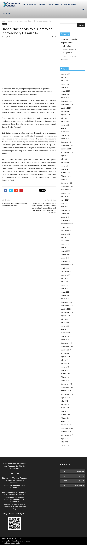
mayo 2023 (65, 203)
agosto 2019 (65, 357)
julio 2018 (64, 401)
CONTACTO (6, 13)
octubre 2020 (66, 309)
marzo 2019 (65, 374)
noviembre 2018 (67, 387)
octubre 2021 (66, 268)
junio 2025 (65, 121)
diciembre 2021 (66, 261)
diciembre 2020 (66, 302)
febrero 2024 (65, 176)
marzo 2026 (65, 91)
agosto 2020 (65, 316)
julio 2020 (64, 319)
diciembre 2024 (66, 142)
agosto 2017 (65, 438)
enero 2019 (65, 380)
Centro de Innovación (69, 39)
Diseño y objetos (69, 49)
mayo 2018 (65, 408)
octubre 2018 (66, 391)
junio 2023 (65, 200)
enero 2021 (65, 299)
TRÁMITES (50, 4)
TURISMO (42, 4)
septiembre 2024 (67, 152)
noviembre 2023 (67, 186)
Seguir (81, 476)
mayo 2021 (65, 285)
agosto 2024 (65, 156)
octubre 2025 (66, 108)
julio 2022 (64, 237)
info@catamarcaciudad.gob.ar (14, 514)
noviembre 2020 (67, 305)
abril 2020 (64, 329)
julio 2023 (64, 196)
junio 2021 (65, 282)
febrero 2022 (65, 254)
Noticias (4, 24)
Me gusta (80, 471)
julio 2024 (64, 159)
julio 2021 (64, 278)
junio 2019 (65, 363)
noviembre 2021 (67, 265)
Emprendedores (67, 42)
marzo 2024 (65, 173)
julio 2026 (64, 77)
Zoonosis (64, 59)
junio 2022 (65, 241)
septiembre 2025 (67, 111)
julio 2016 (64, 442)
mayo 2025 (65, 125)
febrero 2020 (65, 336)
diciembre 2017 (66, 425)
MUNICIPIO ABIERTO (70, 4)
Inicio (3, 21)
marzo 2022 (65, 251)
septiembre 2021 (67, 271)
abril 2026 (64, 87)
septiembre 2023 (67, 190)
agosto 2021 (65, 275)
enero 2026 (65, 98)
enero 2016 (65, 445)
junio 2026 (65, 81)
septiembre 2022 (67, 231)
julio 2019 (64, 360)
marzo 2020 (65, 333)
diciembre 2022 (66, 220)
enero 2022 (65, 258)
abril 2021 (64, 288)
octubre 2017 (66, 432)
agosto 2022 (65, 234)
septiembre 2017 (67, 435)
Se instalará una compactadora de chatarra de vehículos (14, 204)
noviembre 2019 (67, 346)
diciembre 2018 (66, 384)
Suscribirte (79, 485)
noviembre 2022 (67, 224)
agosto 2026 (65, 74)
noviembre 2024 (67, 145)
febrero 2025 (65, 135)
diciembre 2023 (66, 183)
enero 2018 (65, 421)
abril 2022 (64, 248)
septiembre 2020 (67, 312)
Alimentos (67, 46)
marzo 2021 (65, 292)
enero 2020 (65, 340)
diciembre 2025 (66, 101)
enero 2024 (65, 179)
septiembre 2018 (67, 394)
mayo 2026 (65, 84)
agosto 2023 (65, 193)
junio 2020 (65, 323)
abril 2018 (64, 411)
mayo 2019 (65, 367)
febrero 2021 (65, 295)
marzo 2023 (65, 210)
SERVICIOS (58, 4)
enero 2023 (65, 217)
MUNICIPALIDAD (32, 4)
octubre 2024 (66, 149)
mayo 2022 (65, 244)
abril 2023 (64, 207)
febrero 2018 (65, 418)
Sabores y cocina (69, 56)
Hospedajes (67, 53)
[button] (82, 9)
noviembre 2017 (67, 428)
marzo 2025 (65, 132)
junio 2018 (65, 404)
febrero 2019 (65, 377)
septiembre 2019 (67, 353)
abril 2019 (64, 370)
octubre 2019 (66, 350)
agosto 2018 (65, 397)
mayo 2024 (65, 166)
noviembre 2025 (67, 104)
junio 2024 (65, 162)
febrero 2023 (65, 213)
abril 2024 (64, 169)
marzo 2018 (65, 414)
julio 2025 (64, 118)
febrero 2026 (65, 94)
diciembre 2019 (66, 343)
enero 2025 (65, 139)
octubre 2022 (66, 227)
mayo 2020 (65, 326)
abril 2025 (64, 128)
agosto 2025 (65, 115)
